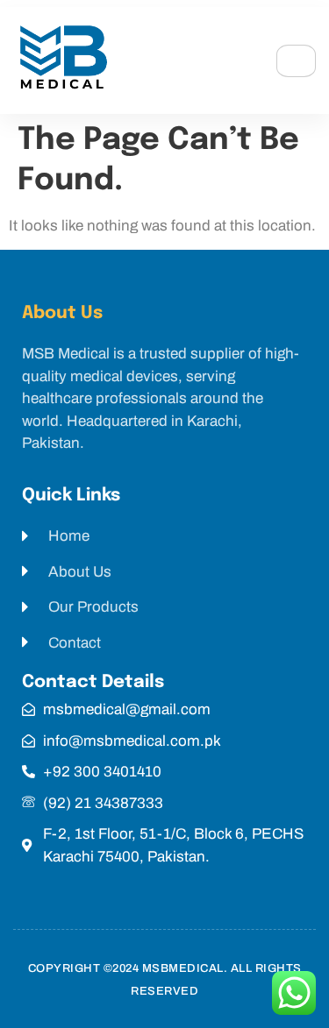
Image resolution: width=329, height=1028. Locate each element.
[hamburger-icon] (296, 61)
